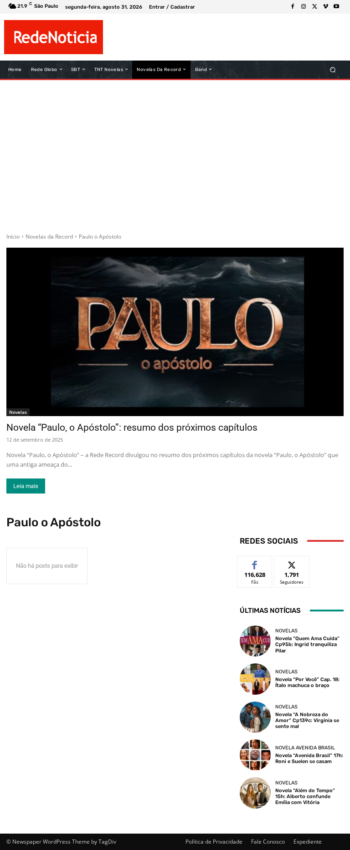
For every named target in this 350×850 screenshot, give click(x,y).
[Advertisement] (175, 153)
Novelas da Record (49, 236)
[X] (314, 6)
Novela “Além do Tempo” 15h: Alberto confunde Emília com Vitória (305, 796)
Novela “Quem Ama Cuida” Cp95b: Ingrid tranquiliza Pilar (307, 644)
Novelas (18, 412)
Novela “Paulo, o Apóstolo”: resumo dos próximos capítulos (131, 427)
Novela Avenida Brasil (305, 747)
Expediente (307, 841)
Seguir (292, 563)
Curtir (255, 563)
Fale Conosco (268, 841)
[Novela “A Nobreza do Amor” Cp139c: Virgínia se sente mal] (255, 717)
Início (13, 236)
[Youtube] (336, 6)
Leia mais (25, 486)
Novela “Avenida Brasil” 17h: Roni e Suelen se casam (309, 758)
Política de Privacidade (213, 841)
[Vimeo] (325, 6)
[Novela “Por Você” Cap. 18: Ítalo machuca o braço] (255, 678)
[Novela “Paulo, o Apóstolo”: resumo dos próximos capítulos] (175, 332)
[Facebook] (292, 6)
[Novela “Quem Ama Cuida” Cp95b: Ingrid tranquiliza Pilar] (255, 641)
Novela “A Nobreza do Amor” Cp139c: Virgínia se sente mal (307, 720)
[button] (333, 69)
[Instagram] (303, 6)
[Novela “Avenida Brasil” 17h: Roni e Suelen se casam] (255, 754)
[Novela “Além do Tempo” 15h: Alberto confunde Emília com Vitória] (255, 792)
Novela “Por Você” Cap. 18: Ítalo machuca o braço (307, 682)
